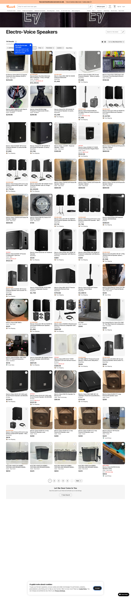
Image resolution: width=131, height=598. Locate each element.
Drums (57, 10)
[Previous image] (8, 62)
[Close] (30, 45)
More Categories (76, 10)
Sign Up (119, 6)
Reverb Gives (114, 10)
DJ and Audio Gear (65, 10)
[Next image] (26, 62)
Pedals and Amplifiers (28, 10)
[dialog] (65, 588)
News (93, 10)
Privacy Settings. (60, 591)
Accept (97, 588)
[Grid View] (102, 42)
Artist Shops (106, 10)
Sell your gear (101, 6)
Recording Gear (51, 10)
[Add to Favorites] (16, 41)
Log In (123, 6)
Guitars (19, 10)
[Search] (90, 6)
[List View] (105, 42)
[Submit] (123, 32)
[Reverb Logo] (10, 6)
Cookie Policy (83, 589)
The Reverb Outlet (11, 10)
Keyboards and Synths (40, 10)
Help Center (121, 10)
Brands (89, 10)
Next (77, 481)
